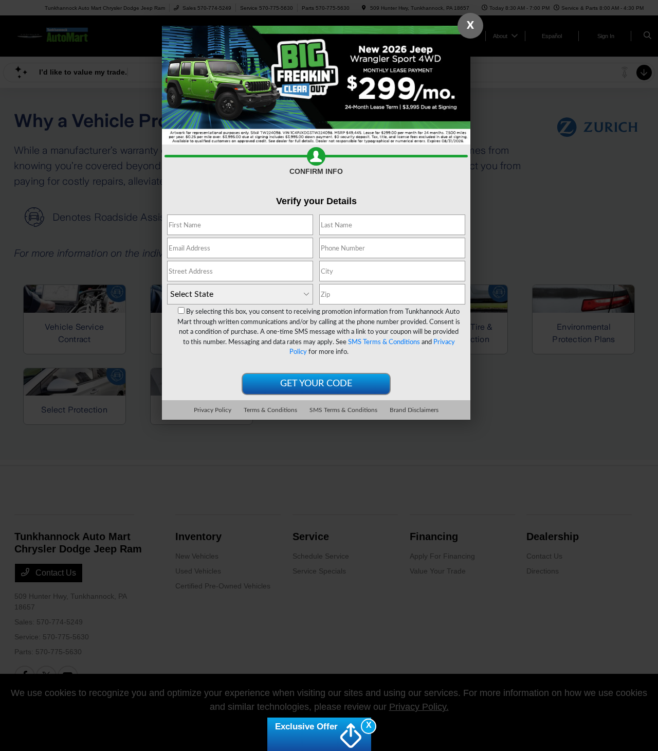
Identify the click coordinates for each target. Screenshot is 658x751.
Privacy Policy (212, 410)
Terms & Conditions (270, 410)
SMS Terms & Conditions (384, 342)
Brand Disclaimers (414, 410)
